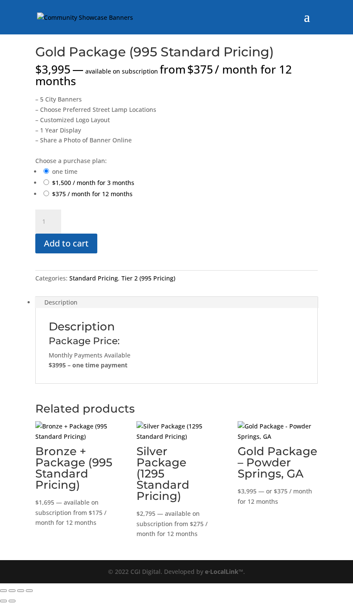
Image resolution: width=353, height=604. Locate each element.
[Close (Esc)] (29, 590)
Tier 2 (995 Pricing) (148, 278)
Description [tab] (60, 302)
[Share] (20, 590)
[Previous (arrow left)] (3, 601)
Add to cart (66, 243)
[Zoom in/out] (3, 590)
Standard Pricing (93, 278)
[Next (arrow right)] (12, 601)
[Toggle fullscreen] (12, 590)
